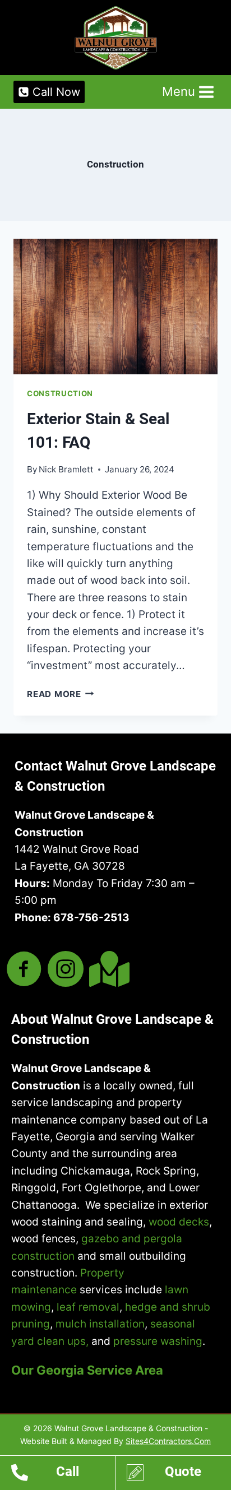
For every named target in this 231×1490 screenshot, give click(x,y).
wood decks (179, 1221)
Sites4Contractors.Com (168, 1441)
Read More (60, 694)
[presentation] (115, 307)
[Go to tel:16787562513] (63, 1474)
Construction (60, 393)
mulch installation (100, 1323)
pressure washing (157, 1341)
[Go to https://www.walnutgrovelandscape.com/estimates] (179, 1474)
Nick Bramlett (66, 469)
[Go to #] (107, 969)
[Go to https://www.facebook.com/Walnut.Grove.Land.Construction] (24, 970)
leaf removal (88, 1307)
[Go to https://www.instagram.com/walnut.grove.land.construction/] (66, 970)
